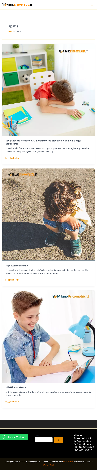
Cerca (37, 436)
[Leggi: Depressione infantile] (48, 214)
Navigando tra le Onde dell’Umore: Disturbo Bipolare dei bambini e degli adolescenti (43, 142)
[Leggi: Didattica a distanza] (48, 336)
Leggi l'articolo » (12, 158)
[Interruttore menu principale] (92, 4)
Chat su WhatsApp (16, 437)
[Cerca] (58, 440)
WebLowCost (48, 465)
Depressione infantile (16, 265)
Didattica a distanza (15, 387)
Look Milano (68, 462)
